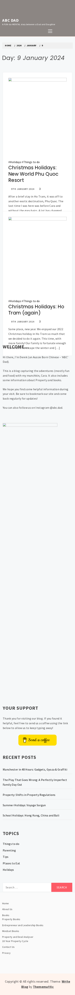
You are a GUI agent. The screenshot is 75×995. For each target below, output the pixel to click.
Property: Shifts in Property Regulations (29, 795)
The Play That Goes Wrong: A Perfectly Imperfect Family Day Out (35, 782)
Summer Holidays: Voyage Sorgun (24, 805)
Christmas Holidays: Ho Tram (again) (36, 309)
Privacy (6, 953)
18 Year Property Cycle (15, 941)
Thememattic (43, 987)
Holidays (15, 162)
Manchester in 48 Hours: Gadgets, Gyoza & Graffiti (35, 769)
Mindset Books (10, 931)
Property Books (11, 919)
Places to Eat (11, 863)
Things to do (31, 162)
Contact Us (8, 947)
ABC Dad (10, 20)
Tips (5, 857)
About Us (7, 909)
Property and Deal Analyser (17, 937)
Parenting (9, 850)
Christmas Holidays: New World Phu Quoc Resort (33, 173)
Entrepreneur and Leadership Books (23, 925)
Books (5, 915)
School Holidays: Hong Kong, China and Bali (31, 815)
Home (5, 903)
